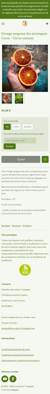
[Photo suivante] (44, 68)
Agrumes (16, 225)
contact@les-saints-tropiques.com (18, 328)
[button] (6, 98)
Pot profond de (11, 121)
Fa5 (7, 126)
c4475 (16, 126)
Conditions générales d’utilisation (17, 355)
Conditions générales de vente (15, 349)
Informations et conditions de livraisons (20, 360)
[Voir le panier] (47, 24)
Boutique (5, 225)
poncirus (27, 126)
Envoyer (9, 146)
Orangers (27, 225)
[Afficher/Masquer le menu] (3, 24)
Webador (15, 390)
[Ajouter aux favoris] (45, 159)
